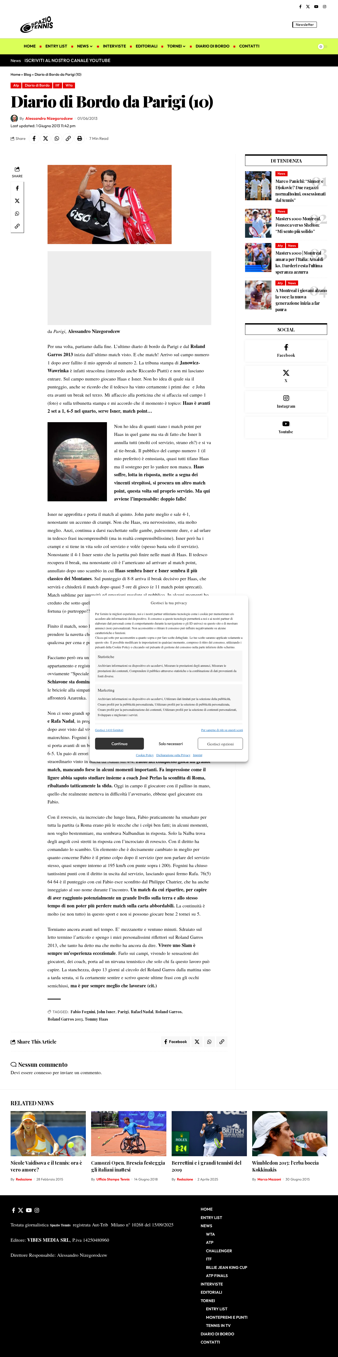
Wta (69, 85)
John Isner (106, 1011)
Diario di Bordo (37, 85)
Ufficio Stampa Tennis (113, 1179)
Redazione (24, 1179)
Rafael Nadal (142, 1011)
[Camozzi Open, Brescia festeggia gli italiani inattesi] (128, 1133)
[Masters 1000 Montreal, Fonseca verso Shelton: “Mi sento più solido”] (258, 223)
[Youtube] (286, 427)
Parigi (123, 1011)
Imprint (197, 755)
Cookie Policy (145, 755)
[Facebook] (300, 7)
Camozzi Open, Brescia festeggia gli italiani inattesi (128, 1166)
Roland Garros (168, 1011)
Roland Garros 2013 (65, 1019)
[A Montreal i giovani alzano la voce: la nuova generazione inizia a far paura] (258, 295)
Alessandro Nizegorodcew (49, 118)
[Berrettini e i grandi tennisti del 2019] (209, 1133)
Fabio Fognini (83, 1011)
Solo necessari (171, 743)
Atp (16, 85)
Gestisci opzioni (220, 743)
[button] (323, 24)
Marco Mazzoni (269, 1179)
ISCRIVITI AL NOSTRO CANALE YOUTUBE (67, 60)
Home (15, 74)
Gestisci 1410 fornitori (109, 730)
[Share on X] (45, 138)
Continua (119, 743)
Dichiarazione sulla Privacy (173, 755)
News (281, 173)
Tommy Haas (96, 1019)
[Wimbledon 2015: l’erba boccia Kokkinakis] (289, 1133)
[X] (308, 7)
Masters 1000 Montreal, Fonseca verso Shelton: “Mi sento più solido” (298, 225)
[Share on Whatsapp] (56, 138)
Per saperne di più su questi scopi (222, 730)
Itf (57, 85)
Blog (27, 74)
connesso (42, 1072)
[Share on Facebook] (34, 138)
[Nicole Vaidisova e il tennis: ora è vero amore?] (48, 1133)
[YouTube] (316, 7)
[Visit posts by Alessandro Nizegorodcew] (14, 118)
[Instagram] (324, 7)
